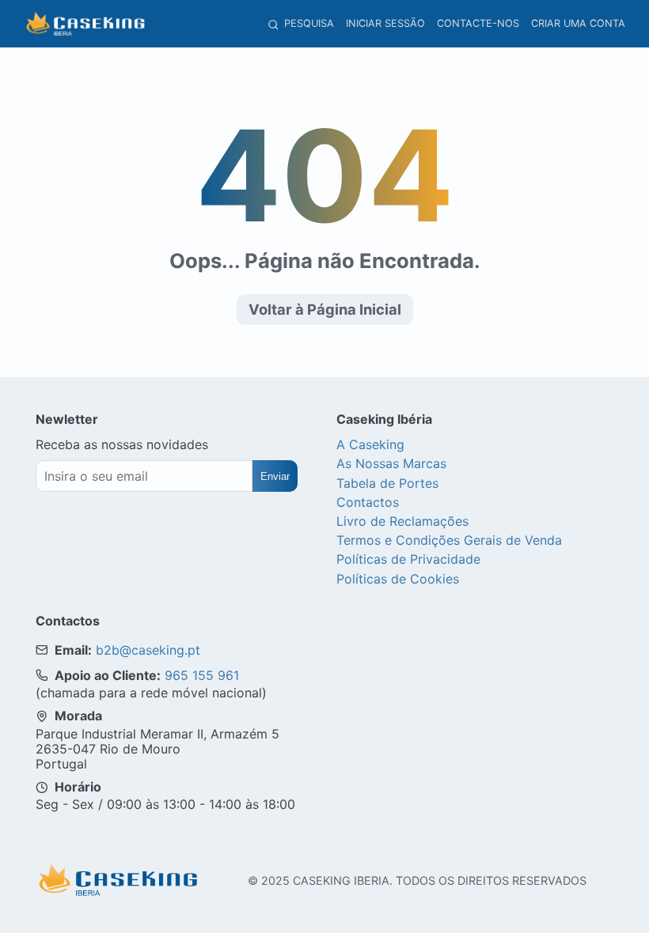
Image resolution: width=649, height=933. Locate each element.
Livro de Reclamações (402, 521)
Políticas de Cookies (397, 579)
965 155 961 (202, 675)
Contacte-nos (478, 23)
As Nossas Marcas (391, 463)
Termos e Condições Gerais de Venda (449, 540)
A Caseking (370, 444)
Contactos (367, 502)
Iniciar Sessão (385, 23)
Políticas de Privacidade (408, 559)
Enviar (275, 476)
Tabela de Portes (387, 483)
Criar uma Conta (578, 23)
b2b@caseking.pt (148, 650)
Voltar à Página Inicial (325, 309)
